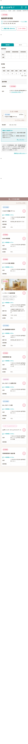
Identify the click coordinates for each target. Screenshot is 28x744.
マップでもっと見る (19, 120)
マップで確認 (24, 21)
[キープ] (24, 211)
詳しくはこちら (20, 139)
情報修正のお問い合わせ (19, 153)
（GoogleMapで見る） (16, 92)
